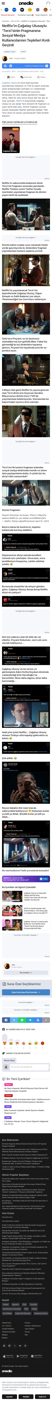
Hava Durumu (7, 1217)
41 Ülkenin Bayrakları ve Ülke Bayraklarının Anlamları (22, 1284)
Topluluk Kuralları (8, 1332)
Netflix (23, 52)
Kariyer (27, 1323)
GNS (17, 58)
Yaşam (7, 1106)
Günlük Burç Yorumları (12, 1309)
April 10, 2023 (42, 521)
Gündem (8, 1095)
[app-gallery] (37, 1356)
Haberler (5, 21)
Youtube (33, 1304)
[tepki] (4, 1043)
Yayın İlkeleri (29, 1329)
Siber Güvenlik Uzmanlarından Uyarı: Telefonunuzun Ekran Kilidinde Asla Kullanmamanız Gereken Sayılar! (27, 1100)
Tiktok (34, 1309)
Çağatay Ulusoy (9, 52)
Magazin (8, 1084)
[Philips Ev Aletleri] (6, 9)
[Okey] (14, 9)
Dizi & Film (15, 21)
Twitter (5, 1304)
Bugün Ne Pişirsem (23, 1313)
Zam (24, 1304)
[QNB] (30, 9)
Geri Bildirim (6, 1326)
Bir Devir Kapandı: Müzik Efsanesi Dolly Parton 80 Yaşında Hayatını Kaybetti (26, 1089)
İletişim (5, 1338)
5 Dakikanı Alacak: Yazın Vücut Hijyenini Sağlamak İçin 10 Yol (26, 1122)
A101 (26, 1309)
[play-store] (23, 1356)
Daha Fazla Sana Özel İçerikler (24, 992)
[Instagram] (4, 1346)
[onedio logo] (24, 1371)
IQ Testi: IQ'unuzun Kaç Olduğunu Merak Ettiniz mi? (22, 1294)
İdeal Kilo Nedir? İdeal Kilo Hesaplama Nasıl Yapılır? (21, 1269)
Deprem (15, 1304)
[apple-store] (9, 1356)
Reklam (5, 1335)
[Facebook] (9, 1346)
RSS (26, 1335)
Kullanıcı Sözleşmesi (33, 1326)
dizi (32, 89)
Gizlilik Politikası (8, 1329)
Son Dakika (7, 1313)
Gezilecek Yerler (40, 1313)
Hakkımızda (6, 1323)
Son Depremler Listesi (10, 1221)
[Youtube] (20, 1346)
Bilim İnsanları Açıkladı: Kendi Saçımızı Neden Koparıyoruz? (24, 1111)
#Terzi (33, 515)
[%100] (22, 9)
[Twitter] (15, 1346)
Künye (27, 1332)
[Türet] (38, 9)
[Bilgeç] (45, 9)
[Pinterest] (25, 1346)
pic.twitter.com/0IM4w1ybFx (32, 518)
